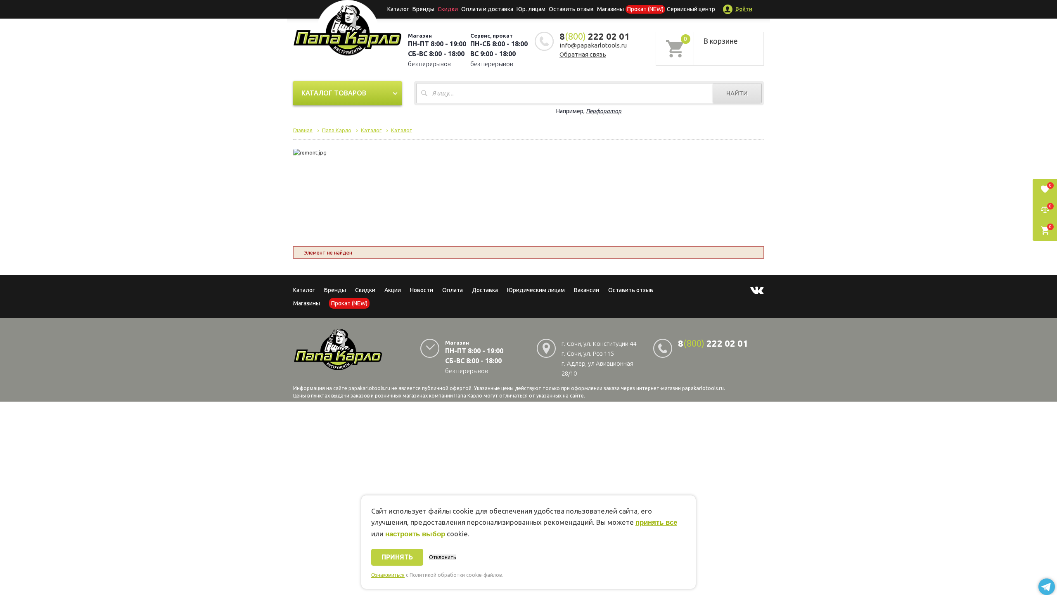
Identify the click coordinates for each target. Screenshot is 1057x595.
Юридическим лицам (536, 290)
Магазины (306, 303)
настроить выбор (415, 534)
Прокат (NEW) (645, 9)
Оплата (452, 290)
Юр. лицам (531, 9)
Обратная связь (582, 54)
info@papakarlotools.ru (593, 45)
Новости (421, 290)
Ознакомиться (388, 575)
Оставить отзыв (571, 9)
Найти (737, 93)
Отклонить (442, 557)
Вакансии (586, 290)
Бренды (423, 9)
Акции (392, 290)
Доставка (485, 290)
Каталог (398, 9)
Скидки (365, 290)
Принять (397, 557)
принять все (656, 522)
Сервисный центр (691, 9)
